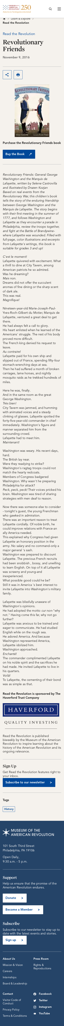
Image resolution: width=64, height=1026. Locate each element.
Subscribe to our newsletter (25, 782)
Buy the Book (15, 154)
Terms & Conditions (15, 1016)
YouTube (44, 1013)
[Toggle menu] (59, 9)
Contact (8, 994)
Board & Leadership (15, 983)
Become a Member (19, 909)
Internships (9, 977)
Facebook (45, 994)
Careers (7, 971)
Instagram (45, 1007)
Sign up (10, 940)
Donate (10, 898)
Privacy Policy (11, 1009)
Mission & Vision (13, 965)
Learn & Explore (20, 19)
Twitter (43, 1000)
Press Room (41, 959)
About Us (9, 959)
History (8, 809)
